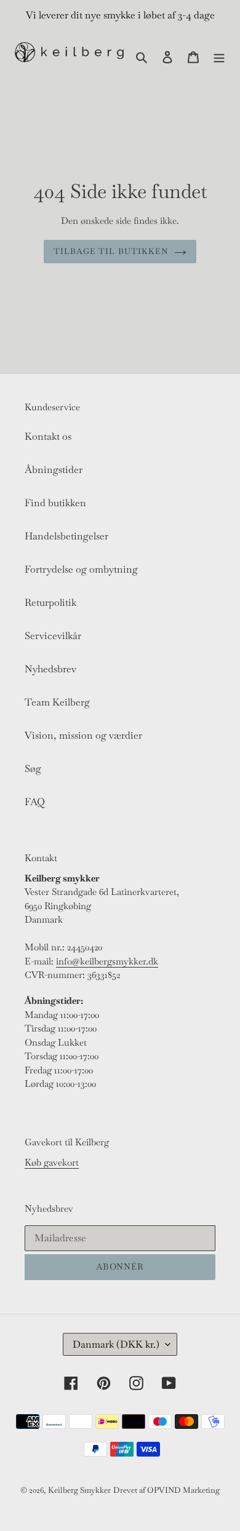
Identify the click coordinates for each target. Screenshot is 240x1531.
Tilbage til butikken (111, 251)
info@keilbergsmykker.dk (107, 961)
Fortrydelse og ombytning (81, 569)
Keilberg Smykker (79, 1490)
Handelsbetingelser (66, 536)
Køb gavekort (52, 1162)
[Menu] (219, 56)
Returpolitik (50, 602)
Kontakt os (48, 436)
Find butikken (55, 502)
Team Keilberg (57, 702)
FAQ (35, 801)
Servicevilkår (53, 635)
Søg (33, 768)
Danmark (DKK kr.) (116, 1344)
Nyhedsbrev (50, 668)
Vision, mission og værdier (83, 735)
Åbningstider (53, 469)
